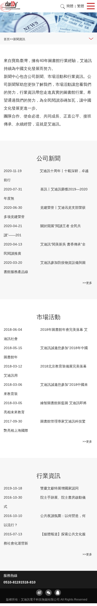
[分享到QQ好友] (57, 592)
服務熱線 (10, 575)
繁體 (80, 6)
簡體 (69, 6)
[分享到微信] (48, 592)
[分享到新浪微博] (39, 592)
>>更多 (87, 283)
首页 (7, 39)
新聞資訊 (19, 39)
